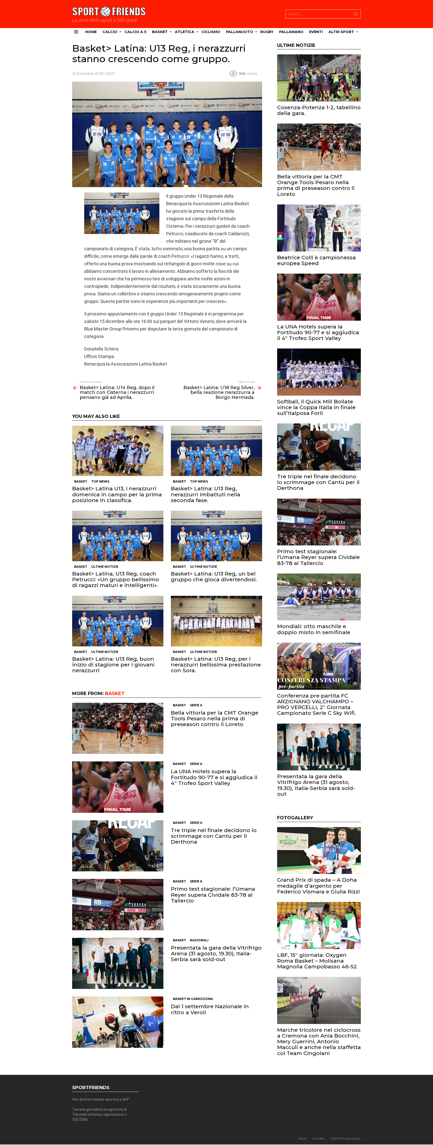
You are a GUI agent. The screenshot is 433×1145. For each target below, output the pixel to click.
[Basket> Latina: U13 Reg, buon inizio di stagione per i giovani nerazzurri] (117, 621)
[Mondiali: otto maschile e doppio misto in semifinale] (319, 597)
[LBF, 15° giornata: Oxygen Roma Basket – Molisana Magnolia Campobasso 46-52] (319, 925)
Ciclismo (210, 32)
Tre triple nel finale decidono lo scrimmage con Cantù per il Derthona (214, 836)
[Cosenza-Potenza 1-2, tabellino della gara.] (319, 77)
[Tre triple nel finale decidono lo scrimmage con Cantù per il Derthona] (117, 846)
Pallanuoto (239, 32)
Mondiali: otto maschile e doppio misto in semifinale (313, 629)
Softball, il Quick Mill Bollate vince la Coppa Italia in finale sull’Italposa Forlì (316, 407)
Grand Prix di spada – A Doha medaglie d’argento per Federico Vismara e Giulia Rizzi (318, 885)
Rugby (266, 32)
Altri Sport (341, 32)
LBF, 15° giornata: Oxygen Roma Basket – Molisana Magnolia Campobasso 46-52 (317, 961)
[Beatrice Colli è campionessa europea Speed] (319, 228)
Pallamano (291, 32)
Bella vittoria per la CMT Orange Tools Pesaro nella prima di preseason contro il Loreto (214, 718)
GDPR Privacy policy (345, 1138)
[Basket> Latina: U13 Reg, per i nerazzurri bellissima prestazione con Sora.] (216, 621)
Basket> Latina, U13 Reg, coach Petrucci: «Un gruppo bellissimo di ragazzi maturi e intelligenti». (115, 579)
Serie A (196, 705)
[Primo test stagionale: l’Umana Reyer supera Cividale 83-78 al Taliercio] (117, 904)
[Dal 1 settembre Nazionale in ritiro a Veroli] (117, 1022)
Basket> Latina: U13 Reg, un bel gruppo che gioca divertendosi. (214, 576)
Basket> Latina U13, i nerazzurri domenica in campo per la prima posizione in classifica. (117, 494)
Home (91, 32)
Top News (100, 481)
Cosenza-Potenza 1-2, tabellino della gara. (319, 110)
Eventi (316, 32)
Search (356, 15)
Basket (160, 32)
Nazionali (199, 940)
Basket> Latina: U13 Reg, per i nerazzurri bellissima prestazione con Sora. (216, 664)
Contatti (318, 1138)
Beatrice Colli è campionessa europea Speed (316, 260)
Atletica (184, 32)
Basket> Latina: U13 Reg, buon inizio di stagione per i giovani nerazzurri (113, 664)
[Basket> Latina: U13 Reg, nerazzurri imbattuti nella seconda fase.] (216, 451)
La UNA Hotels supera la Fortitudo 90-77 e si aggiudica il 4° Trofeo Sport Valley (214, 777)
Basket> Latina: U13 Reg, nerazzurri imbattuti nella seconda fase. (205, 494)
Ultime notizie (104, 566)
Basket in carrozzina (193, 999)
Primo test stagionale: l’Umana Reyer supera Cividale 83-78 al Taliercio (213, 894)
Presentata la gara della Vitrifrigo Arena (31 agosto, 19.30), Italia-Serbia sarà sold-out (216, 953)
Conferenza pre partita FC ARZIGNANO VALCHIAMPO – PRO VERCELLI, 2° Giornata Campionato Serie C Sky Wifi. (316, 704)
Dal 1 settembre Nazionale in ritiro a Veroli (210, 1009)
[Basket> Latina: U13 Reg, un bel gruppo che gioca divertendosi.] (216, 536)
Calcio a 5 (135, 32)
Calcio (109, 32)
